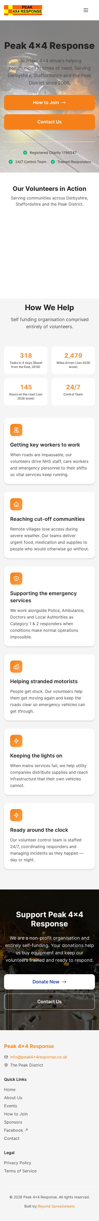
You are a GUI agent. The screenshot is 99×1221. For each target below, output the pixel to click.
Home (9, 1089)
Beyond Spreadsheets (56, 1206)
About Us (13, 1097)
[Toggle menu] (86, 10)
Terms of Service (20, 1170)
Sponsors (13, 1122)
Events (10, 1105)
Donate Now (45, 981)
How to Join (46, 102)
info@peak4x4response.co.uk (38, 1056)
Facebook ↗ (16, 1130)
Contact (12, 1138)
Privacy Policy (17, 1162)
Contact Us (49, 121)
